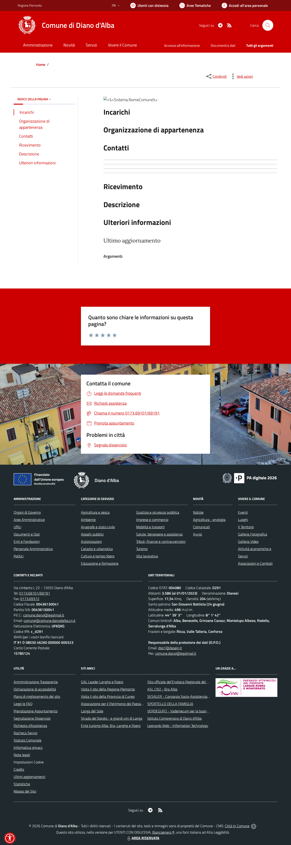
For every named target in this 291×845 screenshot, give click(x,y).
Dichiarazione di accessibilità (35, 689)
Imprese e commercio (152, 519)
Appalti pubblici (92, 534)
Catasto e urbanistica (97, 548)
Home (40, 64)
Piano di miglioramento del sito (37, 696)
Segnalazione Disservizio (32, 718)
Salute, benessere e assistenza (159, 534)
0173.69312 (29, 598)
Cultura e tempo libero (97, 556)
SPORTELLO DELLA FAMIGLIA (170, 703)
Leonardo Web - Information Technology (177, 725)
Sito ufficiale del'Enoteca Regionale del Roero (181, 682)
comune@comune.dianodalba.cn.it (49, 620)
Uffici (17, 527)
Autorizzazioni (91, 541)
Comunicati (201, 527)
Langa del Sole (92, 711)
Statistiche (22, 784)
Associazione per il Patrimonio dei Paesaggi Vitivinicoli (121, 703)
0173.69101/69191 (34, 593)
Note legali (22, 754)
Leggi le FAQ (23, 703)
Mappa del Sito (25, 791)
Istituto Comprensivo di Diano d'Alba (174, 718)
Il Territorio (246, 527)
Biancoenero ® (163, 832)
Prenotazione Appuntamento (36, 711)
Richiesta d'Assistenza (30, 725)
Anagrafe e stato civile (98, 527)
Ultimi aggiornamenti (29, 776)
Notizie (198, 512)
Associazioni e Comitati (255, 563)
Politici (18, 556)
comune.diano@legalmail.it (43, 615)
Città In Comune (237, 826)
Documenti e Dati (27, 534)
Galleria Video (248, 541)
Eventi (243, 512)
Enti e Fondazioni (27, 541)
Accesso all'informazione (182, 45)
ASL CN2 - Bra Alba (162, 689)
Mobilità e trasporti (150, 527)
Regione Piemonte (30, 5)
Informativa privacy (28, 747)
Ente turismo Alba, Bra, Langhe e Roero (110, 725)
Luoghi (243, 519)
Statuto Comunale (27, 740)
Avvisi (197, 534)
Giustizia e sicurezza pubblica (157, 512)
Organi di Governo (27, 512)
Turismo (142, 548)
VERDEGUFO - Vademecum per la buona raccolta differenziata (194, 711)
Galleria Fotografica (252, 534)
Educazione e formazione (99, 563)
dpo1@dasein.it (170, 648)
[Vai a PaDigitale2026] (249, 477)
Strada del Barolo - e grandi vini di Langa (111, 718)
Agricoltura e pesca (95, 512)
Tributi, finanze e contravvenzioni (161, 541)
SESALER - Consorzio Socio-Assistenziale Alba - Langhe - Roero (196, 696)
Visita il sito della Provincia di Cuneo (108, 696)
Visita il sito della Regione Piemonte (108, 689)
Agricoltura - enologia (209, 519)
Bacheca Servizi (25, 733)
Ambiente (88, 519)
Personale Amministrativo (33, 548)
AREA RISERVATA (145, 838)
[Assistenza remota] (254, 826)
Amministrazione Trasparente (36, 682)
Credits (19, 769)
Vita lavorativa (147, 556)
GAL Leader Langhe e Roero (102, 682)
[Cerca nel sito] (267, 25)
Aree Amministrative (29, 519)
